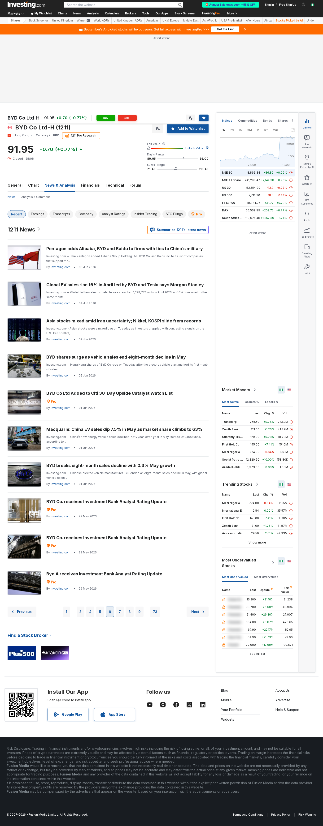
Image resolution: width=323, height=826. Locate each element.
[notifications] (303, 4)
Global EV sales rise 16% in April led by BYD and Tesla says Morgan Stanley (125, 284)
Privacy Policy (281, 814)
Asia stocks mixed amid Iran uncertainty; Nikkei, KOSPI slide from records (123, 320)
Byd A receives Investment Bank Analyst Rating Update (104, 573)
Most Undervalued (235, 577)
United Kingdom (62, 20)
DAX (225, 210)
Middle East (190, 20)
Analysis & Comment (35, 197)
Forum (135, 185)
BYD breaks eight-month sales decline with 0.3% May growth (110, 465)
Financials (90, 185)
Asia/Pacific (209, 20)
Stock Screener (185, 13)
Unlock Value (194, 148)
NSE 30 (227, 172)
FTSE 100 (228, 203)
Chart (33, 185)
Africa (268, 20)
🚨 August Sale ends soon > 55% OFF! (230, 4)
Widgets (227, 719)
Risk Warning (307, 814)
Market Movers (236, 389)
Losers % (272, 402)
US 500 (227, 195)
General (15, 185)
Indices (227, 120)
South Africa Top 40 (236, 218)
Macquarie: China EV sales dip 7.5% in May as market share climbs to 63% (124, 429)
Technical (114, 185)
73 (155, 612)
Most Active (230, 402)
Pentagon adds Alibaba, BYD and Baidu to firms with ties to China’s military (124, 248)
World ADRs (101, 20)
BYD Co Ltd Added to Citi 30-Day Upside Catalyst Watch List (109, 393)
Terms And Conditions (247, 814)
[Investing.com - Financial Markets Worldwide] (26, 4)
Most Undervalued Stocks (239, 563)
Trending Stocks (237, 484)
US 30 (226, 187)
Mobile (226, 700)
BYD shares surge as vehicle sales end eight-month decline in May (116, 357)
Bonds (267, 120)
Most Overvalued (266, 577)
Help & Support (287, 710)
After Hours (253, 20)
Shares (16, 20)
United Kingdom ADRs (127, 20)
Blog (224, 690)
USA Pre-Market (231, 20)
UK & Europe (170, 20)
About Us (282, 690)
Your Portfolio (231, 710)
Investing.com (60, 267)
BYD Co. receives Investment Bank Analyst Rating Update (106, 501)
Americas (152, 20)
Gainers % (252, 402)
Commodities (247, 120)
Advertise (282, 700)
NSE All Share (231, 180)
